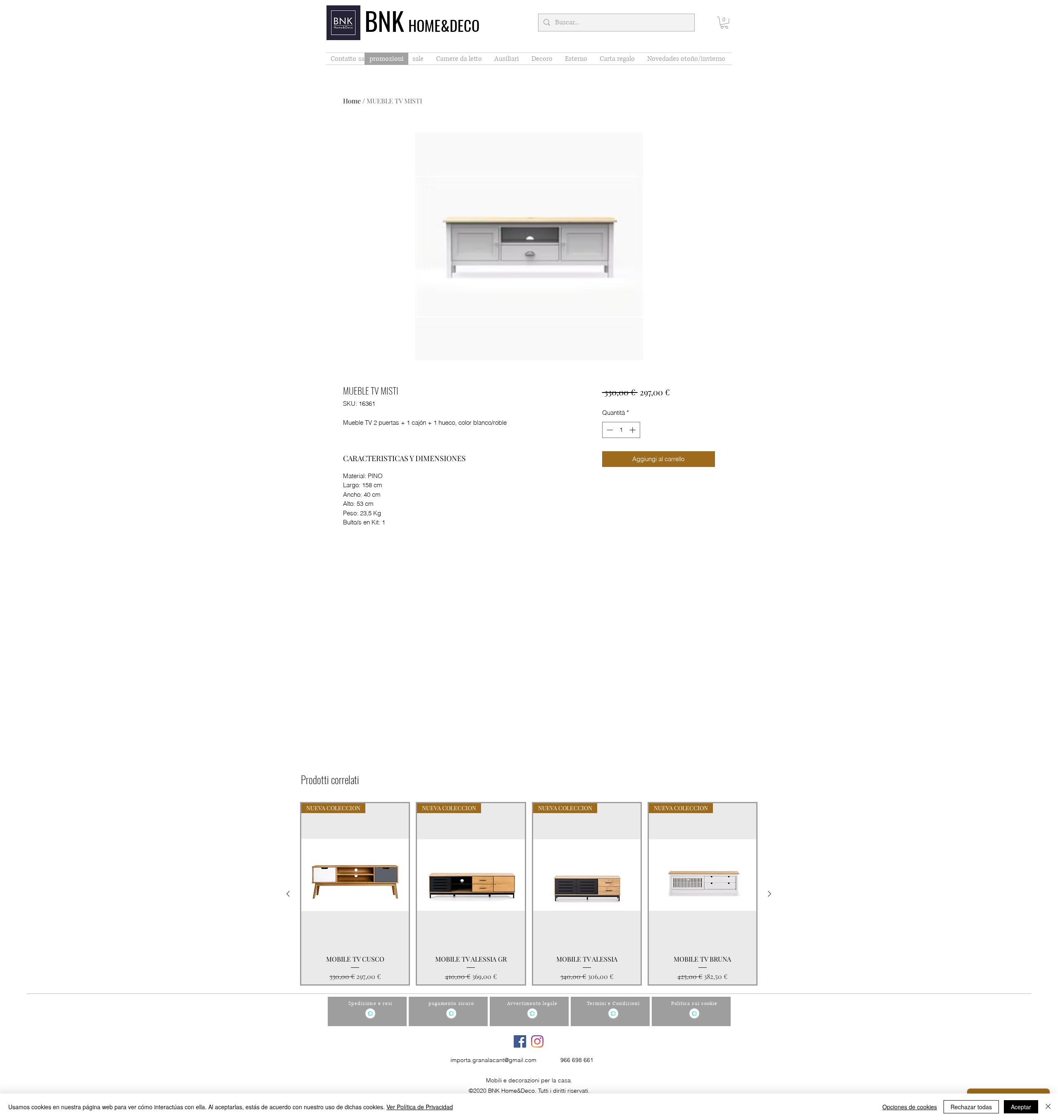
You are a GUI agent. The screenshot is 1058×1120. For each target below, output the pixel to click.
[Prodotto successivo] (769, 894)
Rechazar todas (971, 1107)
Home (352, 100)
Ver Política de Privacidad (419, 1107)
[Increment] (633, 430)
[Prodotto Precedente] (288, 894)
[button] (724, 23)
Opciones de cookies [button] (909, 1107)
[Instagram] (537, 1041)
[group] (528, 894)
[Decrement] (609, 430)
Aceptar (1021, 1107)
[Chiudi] (1048, 1106)
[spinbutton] (621, 430)
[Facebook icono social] (520, 1041)
